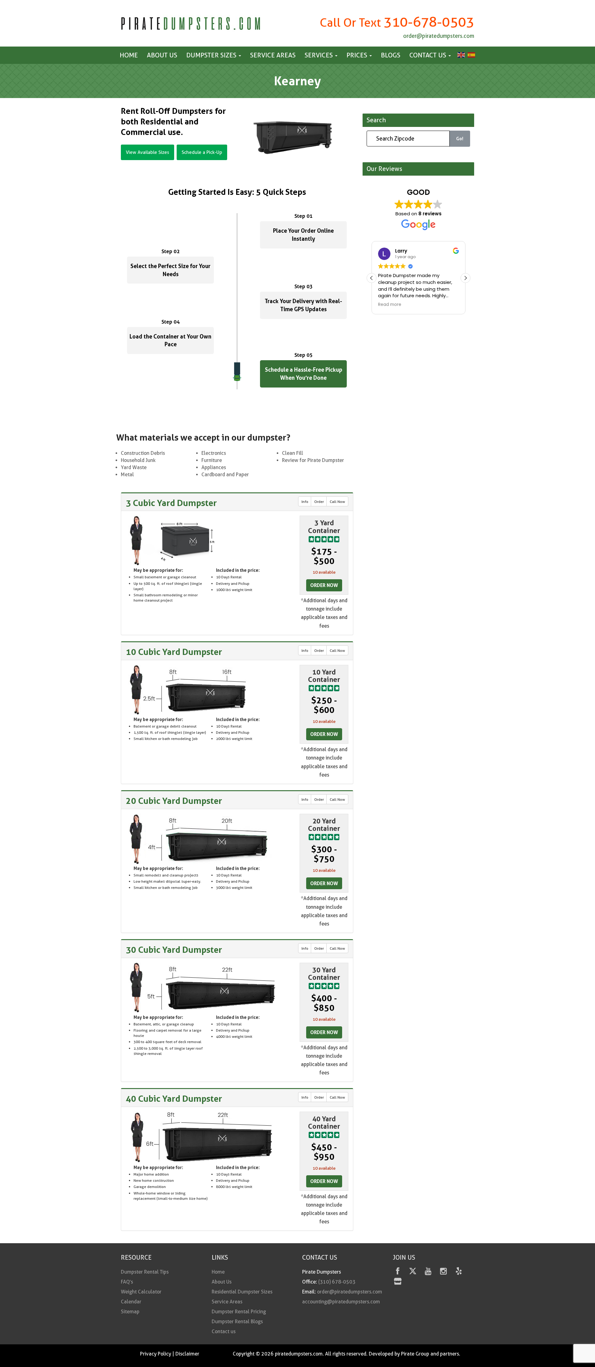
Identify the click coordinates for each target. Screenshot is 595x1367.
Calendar (131, 1302)
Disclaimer (187, 1354)
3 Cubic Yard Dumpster (171, 503)
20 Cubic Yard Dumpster (174, 801)
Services (319, 55)
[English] (460, 54)
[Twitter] (413, 1272)
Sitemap (130, 1312)
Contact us (428, 55)
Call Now (337, 501)
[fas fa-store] (398, 1282)
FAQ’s (127, 1282)
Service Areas (273, 55)
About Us (162, 55)
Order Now (324, 585)
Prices (357, 55)
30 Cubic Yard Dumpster (174, 949)
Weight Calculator (141, 1292)
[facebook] (398, 1272)
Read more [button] (389, 304)
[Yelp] (459, 1272)
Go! (459, 138)
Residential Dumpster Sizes (242, 1292)
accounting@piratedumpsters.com (341, 1302)
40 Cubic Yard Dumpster (174, 1098)
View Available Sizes (147, 152)
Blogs (390, 55)
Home (129, 55)
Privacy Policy (155, 1354)
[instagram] (443, 1272)
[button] (465, 278)
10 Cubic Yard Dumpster (174, 652)
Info (305, 501)
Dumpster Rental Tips (145, 1272)
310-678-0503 (429, 22)
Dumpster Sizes (212, 55)
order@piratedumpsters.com (438, 36)
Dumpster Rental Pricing (239, 1312)
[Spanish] (470, 54)
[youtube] (428, 1272)
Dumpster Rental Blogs (237, 1321)
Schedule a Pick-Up (202, 152)
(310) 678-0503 (336, 1282)
